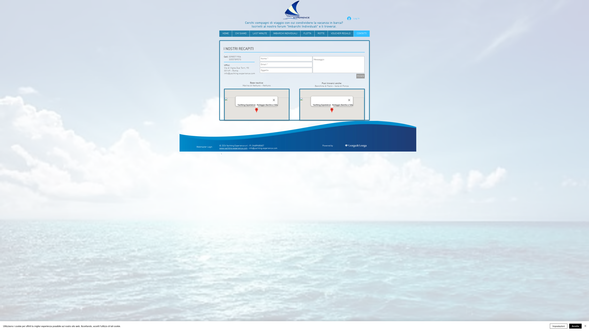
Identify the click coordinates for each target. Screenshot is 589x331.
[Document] (221, 155)
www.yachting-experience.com (233, 148)
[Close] (585, 326)
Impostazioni (558, 326)
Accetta (575, 326)
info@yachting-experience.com (239, 73)
